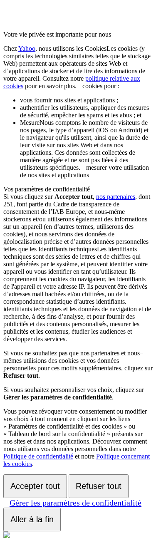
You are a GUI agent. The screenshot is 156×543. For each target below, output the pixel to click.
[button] (79, 85)
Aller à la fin (32, 519)
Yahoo (26, 48)
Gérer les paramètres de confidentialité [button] (75, 502)
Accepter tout (35, 486)
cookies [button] (77, 67)
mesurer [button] (84, 145)
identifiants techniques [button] (75, 278)
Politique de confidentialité (38, 456)
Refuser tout (98, 486)
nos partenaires (115, 196)
